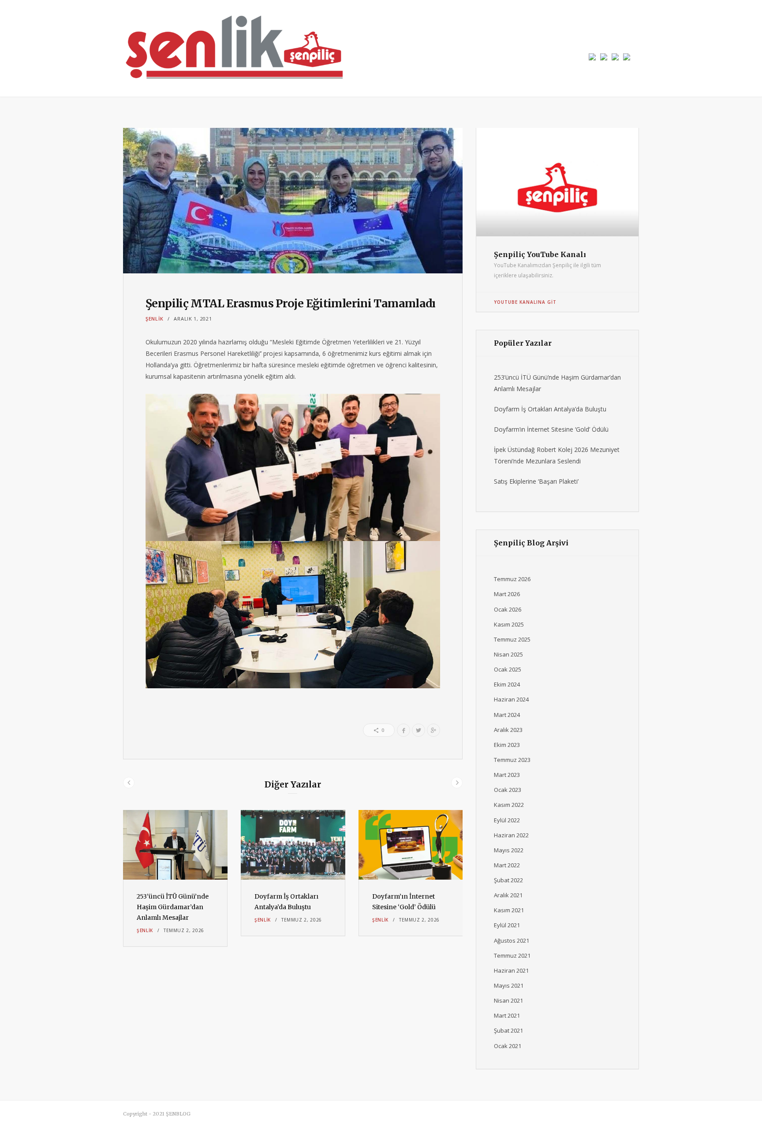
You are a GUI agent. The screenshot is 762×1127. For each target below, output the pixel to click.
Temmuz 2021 (512, 955)
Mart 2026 (507, 594)
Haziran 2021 (511, 970)
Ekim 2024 (507, 684)
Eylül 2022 (507, 820)
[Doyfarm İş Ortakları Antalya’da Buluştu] (293, 845)
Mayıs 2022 (508, 850)
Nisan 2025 (508, 654)
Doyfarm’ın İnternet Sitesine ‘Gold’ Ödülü (551, 429)
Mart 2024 (507, 715)
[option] (175, 878)
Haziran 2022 (511, 835)
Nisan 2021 (508, 1000)
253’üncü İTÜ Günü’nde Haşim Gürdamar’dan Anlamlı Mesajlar (173, 907)
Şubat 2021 (508, 1030)
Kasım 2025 (509, 624)
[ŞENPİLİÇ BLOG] (233, 48)
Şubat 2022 (508, 880)
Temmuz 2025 (512, 639)
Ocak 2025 (507, 669)
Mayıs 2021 (508, 985)
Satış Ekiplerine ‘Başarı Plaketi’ (536, 481)
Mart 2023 (507, 775)
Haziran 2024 (511, 699)
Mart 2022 (507, 865)
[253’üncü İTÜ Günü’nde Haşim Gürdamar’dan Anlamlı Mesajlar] (175, 845)
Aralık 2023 (508, 730)
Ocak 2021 (507, 1046)
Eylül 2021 (507, 925)
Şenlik (154, 318)
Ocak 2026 (507, 609)
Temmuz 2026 (512, 579)
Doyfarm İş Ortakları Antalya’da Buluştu (550, 409)
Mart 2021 (507, 1015)
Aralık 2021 (508, 895)
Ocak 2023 (507, 790)
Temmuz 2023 (512, 760)
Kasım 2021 (509, 910)
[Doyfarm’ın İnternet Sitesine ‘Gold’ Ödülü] (411, 845)
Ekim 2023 (507, 745)
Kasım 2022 (509, 805)
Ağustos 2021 (511, 940)
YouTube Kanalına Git (525, 302)
